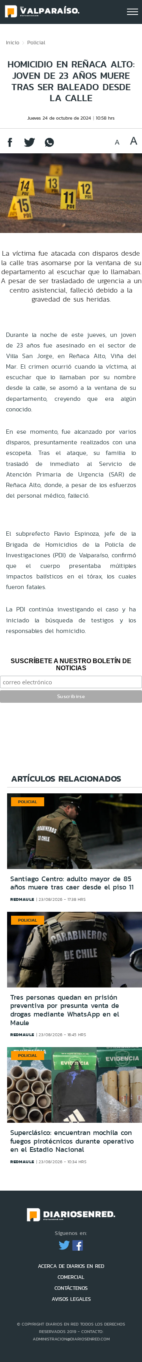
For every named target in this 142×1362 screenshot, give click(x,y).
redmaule (22, 899)
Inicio (12, 42)
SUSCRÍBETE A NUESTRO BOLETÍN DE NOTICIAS (71, 664)
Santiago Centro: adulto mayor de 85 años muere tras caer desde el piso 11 (72, 883)
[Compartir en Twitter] (30, 146)
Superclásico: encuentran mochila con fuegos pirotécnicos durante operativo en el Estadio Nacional (72, 1141)
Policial (36, 42)
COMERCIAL (71, 1277)
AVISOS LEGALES (71, 1299)
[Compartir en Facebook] (10, 146)
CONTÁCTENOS (71, 1288)
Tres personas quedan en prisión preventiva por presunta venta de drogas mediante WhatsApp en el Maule (64, 1010)
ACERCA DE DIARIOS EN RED (71, 1266)
